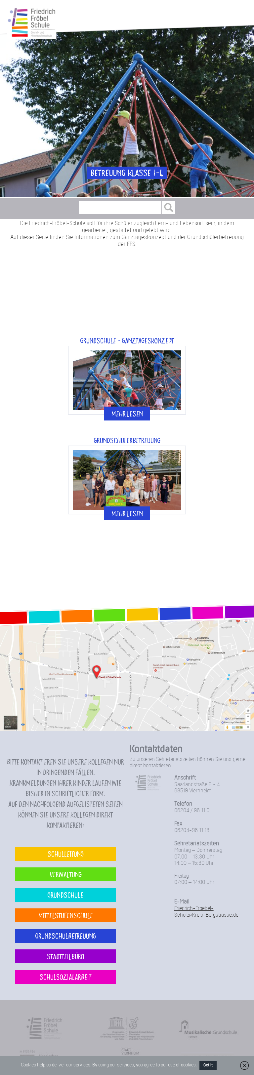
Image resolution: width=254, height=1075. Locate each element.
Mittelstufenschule (65, 915)
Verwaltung (66, 874)
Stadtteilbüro (65, 956)
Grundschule (65, 894)
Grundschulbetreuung (65, 935)
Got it (208, 1065)
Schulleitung (66, 853)
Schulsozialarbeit (65, 976)
